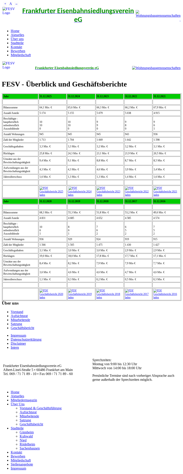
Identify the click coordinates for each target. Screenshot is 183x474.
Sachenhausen (30, 448)
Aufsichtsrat (19, 316)
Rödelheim (27, 444)
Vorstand (17, 312)
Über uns (17, 39)
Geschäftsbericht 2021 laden (165, 193)
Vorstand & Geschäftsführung (41, 408)
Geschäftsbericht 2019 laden (80, 296)
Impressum (18, 335)
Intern (15, 347)
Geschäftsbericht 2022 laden (137, 193)
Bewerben (18, 51)
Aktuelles (17, 35)
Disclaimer (18, 343)
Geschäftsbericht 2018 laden (108, 296)
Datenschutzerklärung (26, 339)
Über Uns (18, 404)
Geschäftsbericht (22, 328)
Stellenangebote (22, 464)
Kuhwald (26, 436)
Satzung (16, 324)
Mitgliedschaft (21, 55)
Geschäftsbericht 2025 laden (51, 193)
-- (16, 4)
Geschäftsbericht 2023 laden (108, 193)
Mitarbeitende (20, 320)
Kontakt (16, 47)
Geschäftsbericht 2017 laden (137, 296)
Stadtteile (17, 43)
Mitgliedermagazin (24, 400)
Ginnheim (27, 432)
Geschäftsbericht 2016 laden (165, 296)
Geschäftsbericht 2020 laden (51, 296)
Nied (23, 440)
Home (15, 31)
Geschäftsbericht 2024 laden (80, 193)
